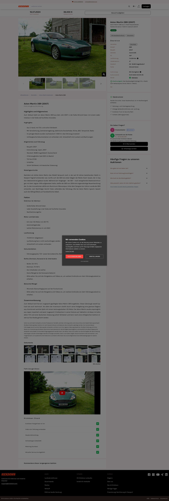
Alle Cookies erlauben (74, 256)
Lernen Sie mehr (70, 251)
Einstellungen (94, 256)
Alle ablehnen (84, 261)
